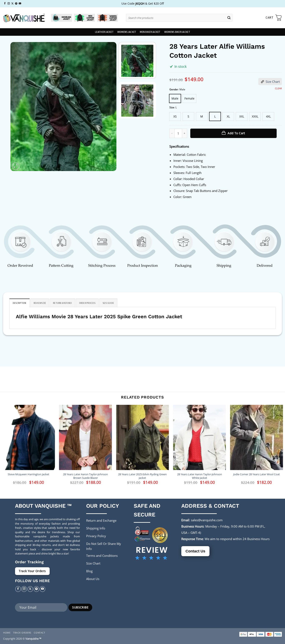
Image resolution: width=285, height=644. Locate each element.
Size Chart (273, 81)
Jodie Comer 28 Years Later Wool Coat (256, 474)
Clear (278, 88)
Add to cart (236, 133)
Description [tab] (19, 303)
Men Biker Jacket (150, 32)
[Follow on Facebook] (5, 3)
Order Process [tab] (87, 303)
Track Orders (22, 632)
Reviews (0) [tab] (40, 303)
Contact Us (195, 551)
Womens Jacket (126, 32)
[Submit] (229, 17)
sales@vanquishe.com (207, 520)
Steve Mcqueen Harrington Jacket (28, 474)
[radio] (175, 98)
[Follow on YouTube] (20, 3)
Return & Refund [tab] (62, 303)
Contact (39, 632)
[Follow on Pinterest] (16, 3)
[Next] (109, 106)
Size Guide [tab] (108, 303)
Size (171, 107)
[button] (274, 17)
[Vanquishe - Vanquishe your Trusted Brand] (24, 17)
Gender (173, 89)
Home (6, 632)
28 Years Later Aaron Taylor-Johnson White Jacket (199, 476)
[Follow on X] (12, 3)
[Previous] (18, 106)
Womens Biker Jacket (177, 32)
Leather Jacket (104, 32)
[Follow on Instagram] (9, 3)
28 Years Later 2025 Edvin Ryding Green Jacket (142, 476)
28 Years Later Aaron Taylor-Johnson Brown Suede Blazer (85, 476)
